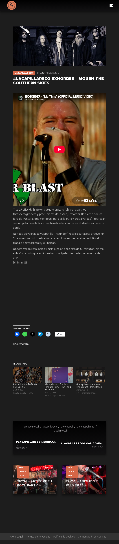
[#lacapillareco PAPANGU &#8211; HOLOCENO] (27, 375)
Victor (42, 73)
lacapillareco (50, 426)
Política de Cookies (64, 536)
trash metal (60, 431)
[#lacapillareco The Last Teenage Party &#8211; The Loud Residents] (59, 375)
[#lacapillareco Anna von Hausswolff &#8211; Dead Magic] (90, 375)
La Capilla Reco (24, 73)
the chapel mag (85, 426)
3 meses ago (97, 468)
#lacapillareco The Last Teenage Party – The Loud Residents (58, 387)
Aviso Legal (16, 536)
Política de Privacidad (38, 536)
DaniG (37, 472)
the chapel (67, 426)
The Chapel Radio (23, 471)
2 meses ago (48, 468)
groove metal (31, 426)
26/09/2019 (52, 73)
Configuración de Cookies (92, 536)
